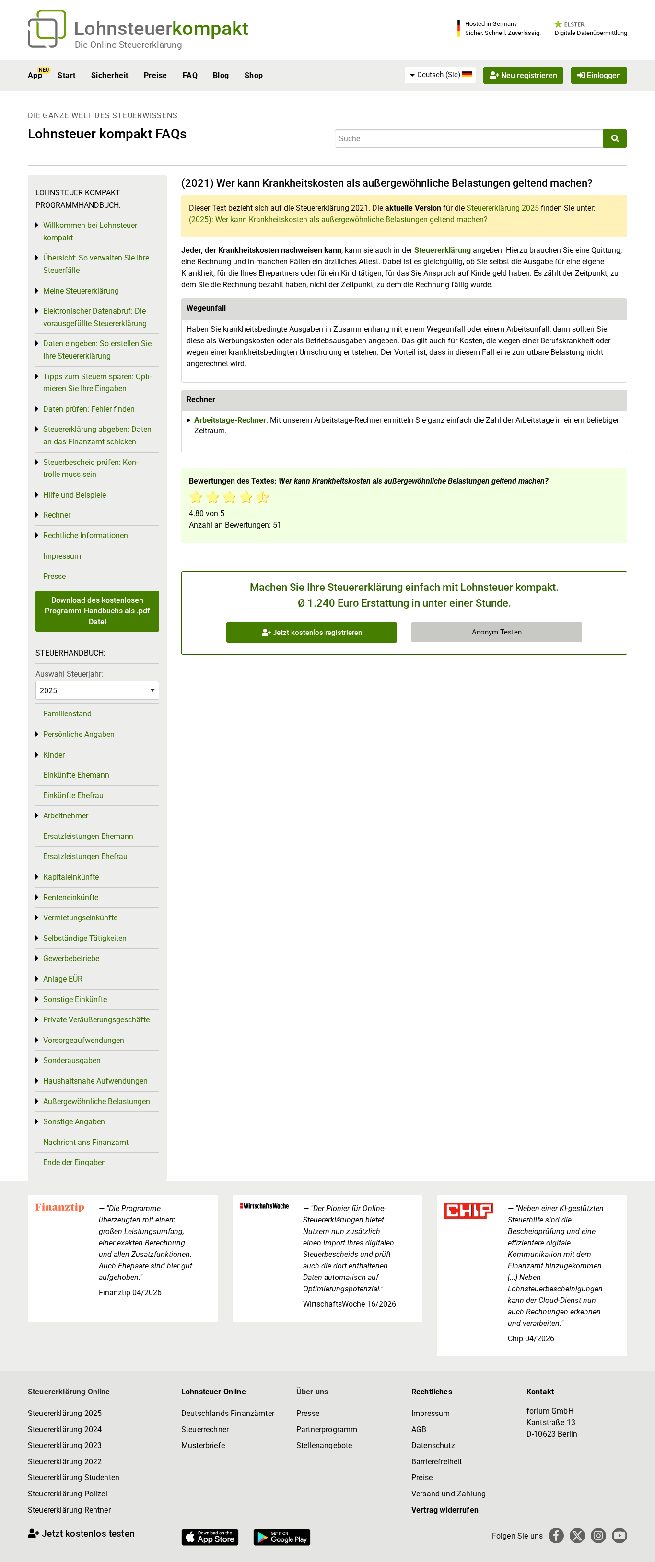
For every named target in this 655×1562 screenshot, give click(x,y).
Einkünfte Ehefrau (73, 795)
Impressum (62, 556)
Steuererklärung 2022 (65, 1461)
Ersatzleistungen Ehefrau (85, 856)
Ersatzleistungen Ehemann (88, 836)
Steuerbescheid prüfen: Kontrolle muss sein (90, 468)
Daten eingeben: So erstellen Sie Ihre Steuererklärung (97, 350)
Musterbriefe (203, 1445)
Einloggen (603, 75)
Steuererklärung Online (69, 1391)
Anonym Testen (497, 632)
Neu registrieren (528, 75)
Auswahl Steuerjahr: (69, 674)
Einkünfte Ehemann (76, 775)
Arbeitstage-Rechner (230, 420)
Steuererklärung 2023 (65, 1445)
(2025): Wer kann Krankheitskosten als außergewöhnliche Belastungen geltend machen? (338, 219)
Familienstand (67, 713)
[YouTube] (619, 1535)
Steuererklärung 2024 (65, 1429)
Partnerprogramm (326, 1429)
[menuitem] (440, 75)
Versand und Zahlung (448, 1493)
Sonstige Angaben (74, 1121)
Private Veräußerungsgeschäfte (96, 1019)
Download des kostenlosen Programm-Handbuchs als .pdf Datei (97, 611)
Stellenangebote (324, 1445)
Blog (221, 75)
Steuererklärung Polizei (67, 1493)
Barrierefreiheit (436, 1461)
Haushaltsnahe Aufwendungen (95, 1081)
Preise (155, 75)
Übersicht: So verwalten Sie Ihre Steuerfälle (96, 264)
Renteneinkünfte (70, 897)
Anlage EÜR (62, 979)
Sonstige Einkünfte (75, 999)
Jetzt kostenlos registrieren (316, 632)
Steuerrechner (205, 1429)
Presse (54, 576)
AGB (418, 1429)
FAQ (190, 75)
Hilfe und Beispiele (74, 494)
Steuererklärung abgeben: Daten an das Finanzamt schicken (97, 435)
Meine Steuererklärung (81, 290)
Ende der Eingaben (74, 1162)
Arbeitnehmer (65, 815)
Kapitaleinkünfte (71, 877)
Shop (254, 75)
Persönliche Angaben (79, 734)
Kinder (54, 754)
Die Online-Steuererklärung (128, 44)
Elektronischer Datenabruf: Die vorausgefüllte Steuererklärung (95, 317)
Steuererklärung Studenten (73, 1477)
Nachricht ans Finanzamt (86, 1142)
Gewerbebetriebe (71, 958)
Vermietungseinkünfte (80, 917)
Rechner (56, 515)
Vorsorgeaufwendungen (83, 1040)
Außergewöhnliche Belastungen (96, 1101)
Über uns (312, 1391)
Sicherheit (110, 75)
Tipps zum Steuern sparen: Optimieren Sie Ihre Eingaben (97, 383)
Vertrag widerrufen (445, 1510)
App (35, 75)
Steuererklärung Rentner (69, 1510)
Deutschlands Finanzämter (227, 1413)
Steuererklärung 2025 (503, 208)
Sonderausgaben (72, 1060)
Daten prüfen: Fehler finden (89, 409)
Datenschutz (433, 1445)
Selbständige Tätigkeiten (85, 938)
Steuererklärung (442, 250)
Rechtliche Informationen (85, 535)
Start (66, 75)
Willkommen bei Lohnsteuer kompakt (90, 231)
